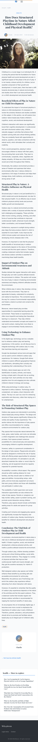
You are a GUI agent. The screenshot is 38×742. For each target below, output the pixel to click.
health (9, 8)
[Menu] (21, 1)
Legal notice (5, 731)
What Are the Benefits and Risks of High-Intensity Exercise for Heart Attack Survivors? (18, 702)
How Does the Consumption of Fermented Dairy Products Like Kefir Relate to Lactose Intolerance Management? (19, 709)
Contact (13, 731)
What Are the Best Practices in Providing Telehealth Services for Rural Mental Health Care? (17, 687)
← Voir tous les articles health (11, 658)
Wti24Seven (7, 726)
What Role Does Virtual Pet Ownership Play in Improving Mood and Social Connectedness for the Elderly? (18, 695)
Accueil (4, 8)
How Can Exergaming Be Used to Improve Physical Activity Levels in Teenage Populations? (19, 680)
